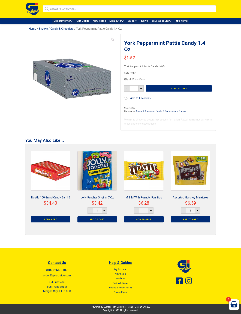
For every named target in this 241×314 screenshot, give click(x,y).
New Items (99, 20)
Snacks (43, 28)
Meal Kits (115, 20)
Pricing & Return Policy (120, 287)
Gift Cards (82, 20)
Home (32, 28)
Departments (61, 20)
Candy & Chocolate (62, 28)
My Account (120, 269)
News (144, 20)
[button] (113, 40)
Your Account (160, 20)
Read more (50, 219)
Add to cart (179, 88)
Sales (131, 20)
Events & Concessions (167, 111)
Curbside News (120, 283)
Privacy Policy (120, 292)
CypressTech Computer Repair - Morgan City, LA (127, 307)
